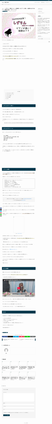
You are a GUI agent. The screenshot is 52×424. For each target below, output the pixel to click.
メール (4, 406)
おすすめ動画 (8, 97)
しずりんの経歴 (8, 95)
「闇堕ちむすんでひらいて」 (13, 249)
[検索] (49, 0)
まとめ (7, 98)
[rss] (48, 0)
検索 (49, 41)
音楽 (6, 11)
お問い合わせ (40, 11)
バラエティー (4, 11)
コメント (4, 392)
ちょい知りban (5, 2)
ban (6, 353)
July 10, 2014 (23, 200)
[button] (4, 336)
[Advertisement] (19, 67)
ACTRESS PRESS (19, 233)
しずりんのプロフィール (10, 94)
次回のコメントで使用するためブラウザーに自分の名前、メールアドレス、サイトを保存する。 (16, 412)
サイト (4, 409)
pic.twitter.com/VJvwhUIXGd (27, 198)
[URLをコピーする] (33, 336)
